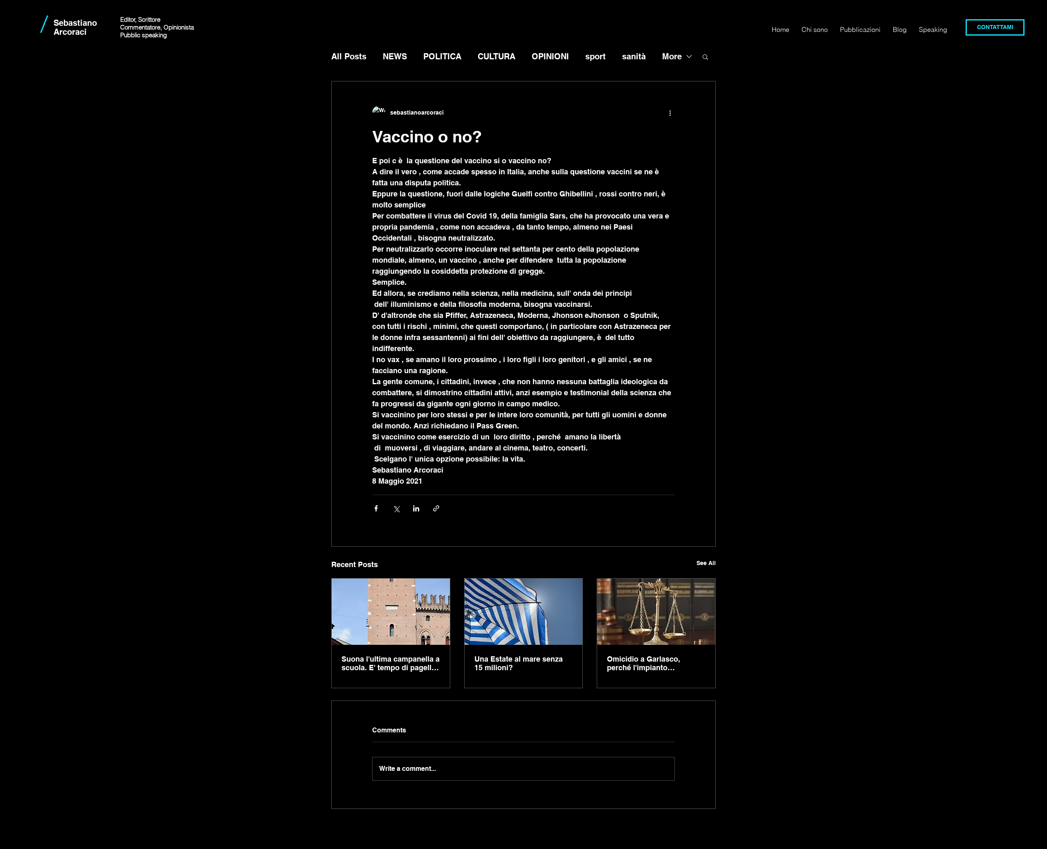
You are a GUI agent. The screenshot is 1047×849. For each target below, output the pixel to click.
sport (595, 56)
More (672, 56)
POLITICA (442, 56)
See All (706, 563)
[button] (705, 56)
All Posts (348, 56)
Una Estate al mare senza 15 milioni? (518, 663)
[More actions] (670, 112)
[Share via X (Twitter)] (396, 508)
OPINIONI (550, 56)
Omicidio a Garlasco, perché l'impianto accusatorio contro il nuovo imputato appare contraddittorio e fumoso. (655, 663)
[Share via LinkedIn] (416, 508)
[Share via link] (436, 508)
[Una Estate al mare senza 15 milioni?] (524, 612)
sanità (634, 56)
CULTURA (496, 56)
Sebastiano (75, 23)
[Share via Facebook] (376, 508)
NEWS (395, 56)
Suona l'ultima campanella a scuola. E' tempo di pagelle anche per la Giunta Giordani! (391, 663)
